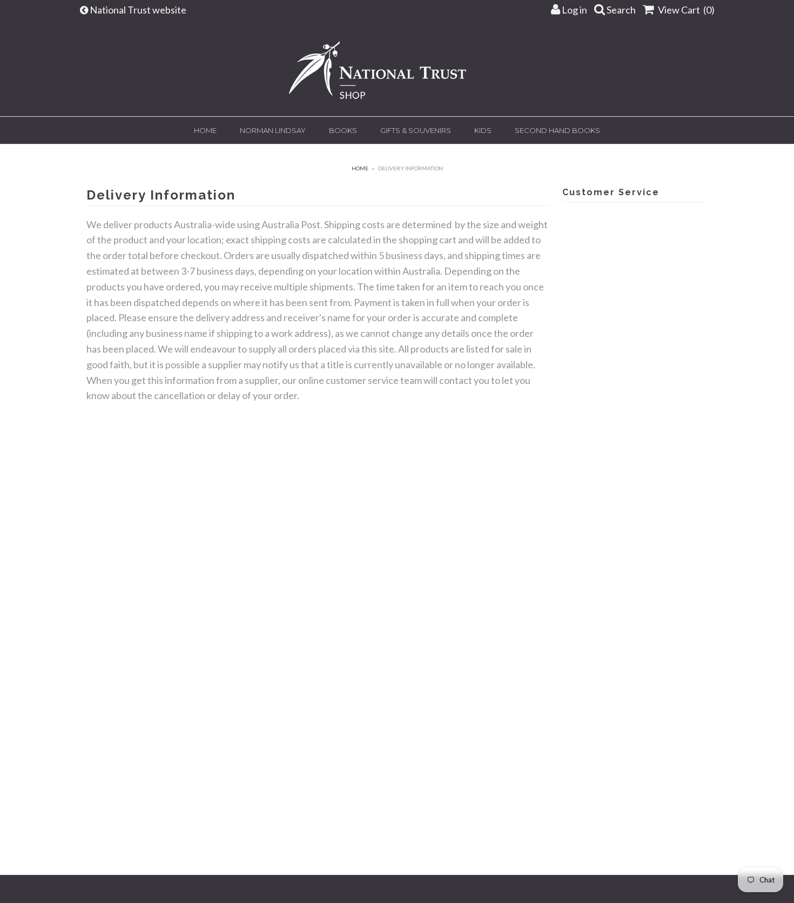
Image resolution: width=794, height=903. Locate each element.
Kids (483, 130)
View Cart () (685, 10)
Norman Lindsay (273, 130)
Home (205, 130)
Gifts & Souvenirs (415, 130)
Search (620, 10)
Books (343, 130)
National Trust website (139, 10)
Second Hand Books (557, 130)
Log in (573, 10)
